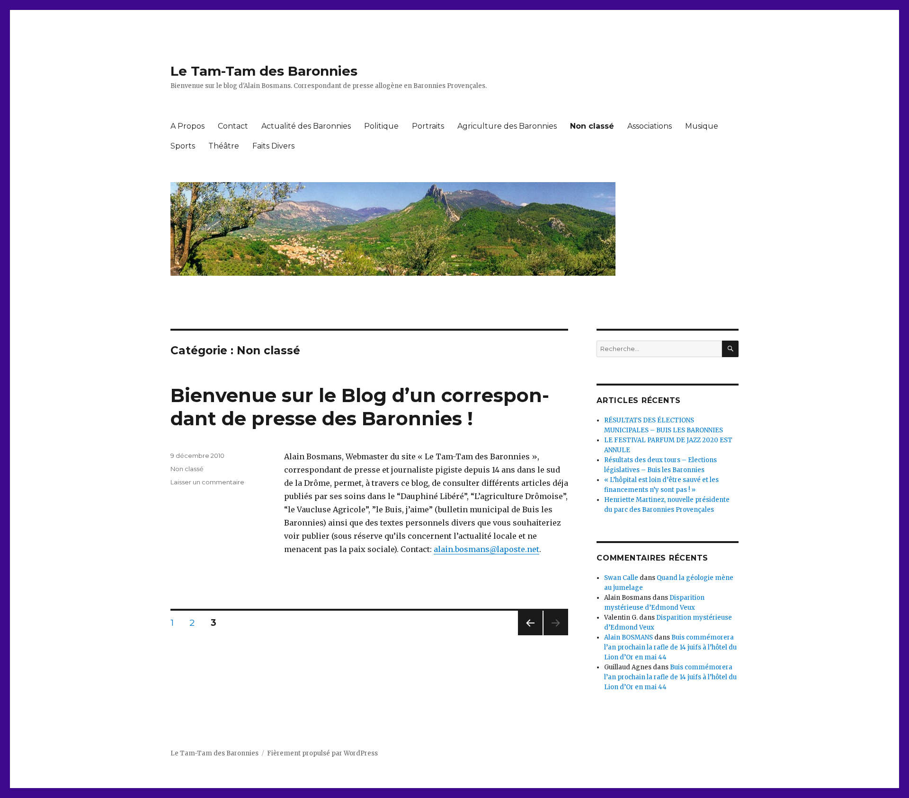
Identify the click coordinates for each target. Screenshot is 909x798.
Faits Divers (273, 145)
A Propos (187, 126)
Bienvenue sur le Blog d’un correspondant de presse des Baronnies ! (359, 407)
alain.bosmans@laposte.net (486, 549)
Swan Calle (621, 578)
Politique (381, 126)
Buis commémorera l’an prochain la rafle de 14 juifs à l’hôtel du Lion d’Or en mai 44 (670, 647)
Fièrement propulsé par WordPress (322, 753)
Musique (701, 126)
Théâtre (223, 145)
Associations (649, 126)
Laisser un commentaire (207, 482)
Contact (233, 126)
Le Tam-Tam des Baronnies (263, 71)
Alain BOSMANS (628, 637)
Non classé (592, 126)
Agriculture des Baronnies (507, 126)
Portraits (428, 126)
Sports (182, 145)
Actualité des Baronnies (306, 126)
